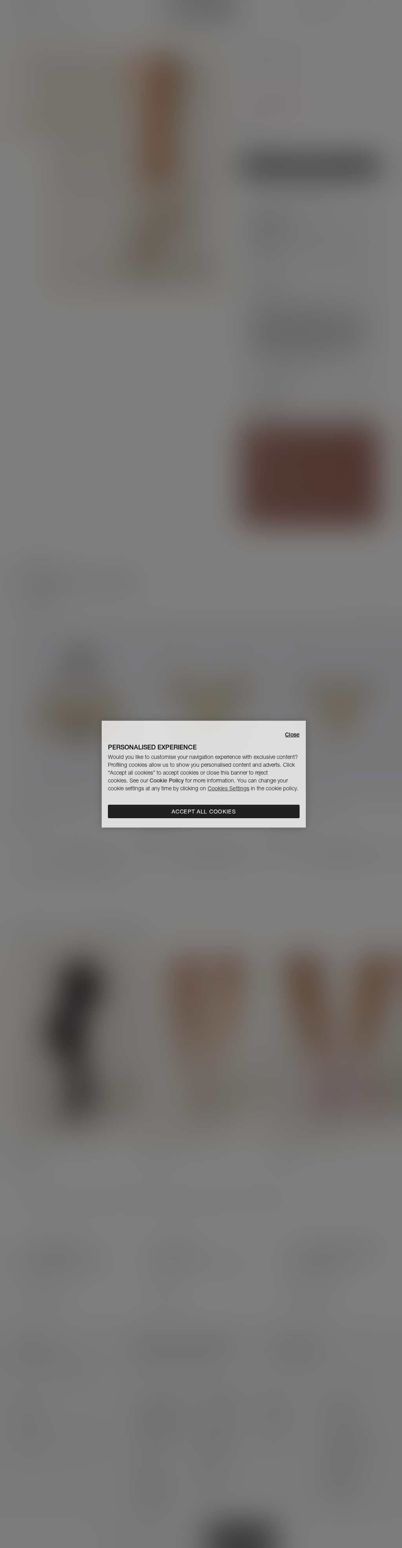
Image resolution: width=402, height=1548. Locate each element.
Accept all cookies (204, 811)
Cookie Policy (167, 780)
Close (292, 734)
